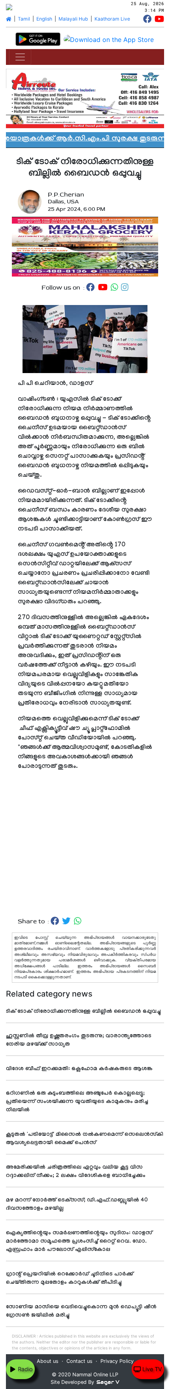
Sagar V (107, 1382)
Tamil (24, 19)
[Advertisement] (85, 844)
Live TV (151, 1369)
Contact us (79, 1361)
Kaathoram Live (112, 19)
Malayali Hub (73, 19)
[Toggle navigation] (20, 57)
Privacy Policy (117, 1361)
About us (48, 1361)
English (44, 19)
